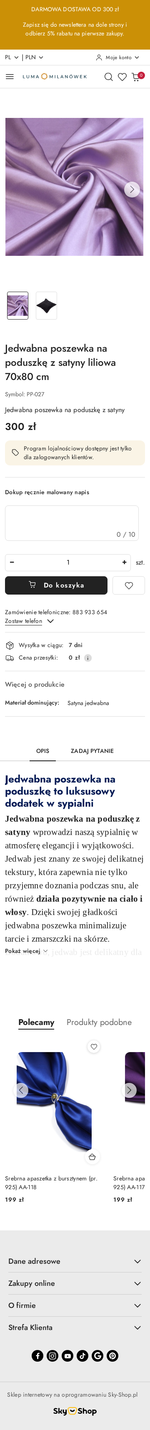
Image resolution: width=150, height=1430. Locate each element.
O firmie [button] (22, 1305)
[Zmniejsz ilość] (11, 563)
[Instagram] (52, 1356)
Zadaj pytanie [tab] (92, 751)
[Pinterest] (112, 1356)
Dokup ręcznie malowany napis (47, 492)
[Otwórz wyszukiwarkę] (108, 77)
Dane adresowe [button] (34, 1261)
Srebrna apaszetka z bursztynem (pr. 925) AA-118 (51, 1182)
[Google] (97, 1356)
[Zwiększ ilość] (124, 563)
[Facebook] (37, 1356)
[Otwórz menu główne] (10, 76)
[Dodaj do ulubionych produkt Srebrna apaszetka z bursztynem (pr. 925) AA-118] (94, 1046)
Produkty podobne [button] (99, 1022)
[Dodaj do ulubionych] (128, 585)
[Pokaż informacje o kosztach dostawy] (87, 657)
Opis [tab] (43, 751)
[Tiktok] (82, 1356)
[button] (132, 190)
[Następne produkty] (129, 1090)
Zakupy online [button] (31, 1283)
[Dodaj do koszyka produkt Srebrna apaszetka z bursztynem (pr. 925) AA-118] (92, 1156)
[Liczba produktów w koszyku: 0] (135, 77)
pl (8, 57)
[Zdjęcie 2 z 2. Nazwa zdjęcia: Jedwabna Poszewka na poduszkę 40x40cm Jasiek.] (46, 306)
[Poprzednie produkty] (20, 1090)
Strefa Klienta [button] (30, 1327)
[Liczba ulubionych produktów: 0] (122, 77)
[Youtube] (67, 1356)
